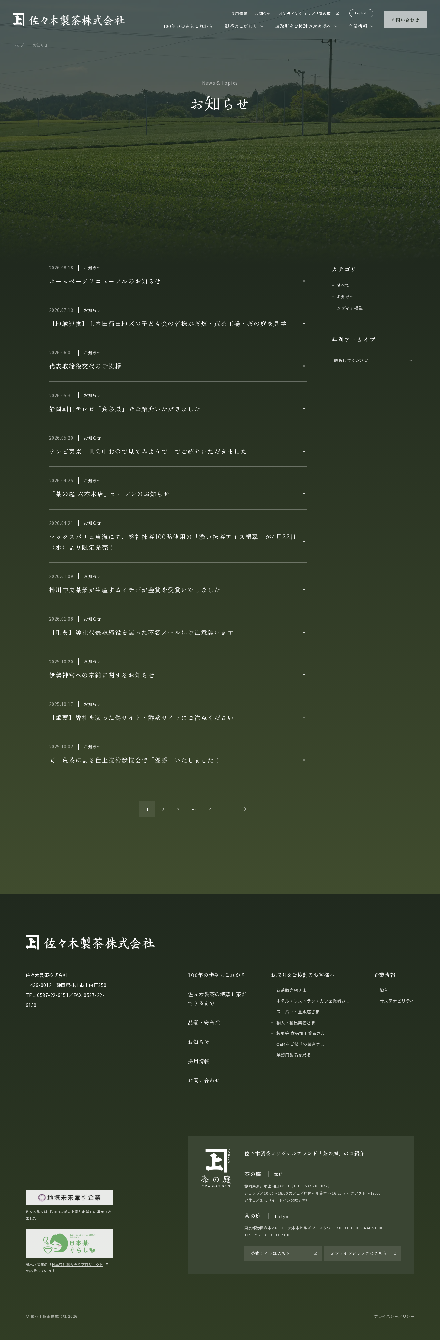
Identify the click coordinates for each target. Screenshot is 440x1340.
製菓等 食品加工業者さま (300, 1033)
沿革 (384, 990)
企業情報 (358, 26)
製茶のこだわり (241, 26)
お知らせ (263, 13)
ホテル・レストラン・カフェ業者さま (313, 1001)
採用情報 (239, 13)
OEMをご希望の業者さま (300, 1044)
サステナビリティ (397, 1001)
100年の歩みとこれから (188, 26)
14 (209, 809)
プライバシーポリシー (394, 1316)
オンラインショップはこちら (358, 1253)
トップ (18, 45)
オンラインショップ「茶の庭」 (307, 13)
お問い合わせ (405, 19)
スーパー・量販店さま (298, 1011)
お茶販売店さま (291, 990)
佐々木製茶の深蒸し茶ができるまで (217, 998)
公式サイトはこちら (270, 1253)
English (361, 12)
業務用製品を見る (293, 1055)
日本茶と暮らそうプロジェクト (77, 1264)
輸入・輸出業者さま (296, 1022)
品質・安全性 (204, 1022)
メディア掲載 (350, 308)
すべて (343, 285)
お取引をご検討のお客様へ (303, 26)
